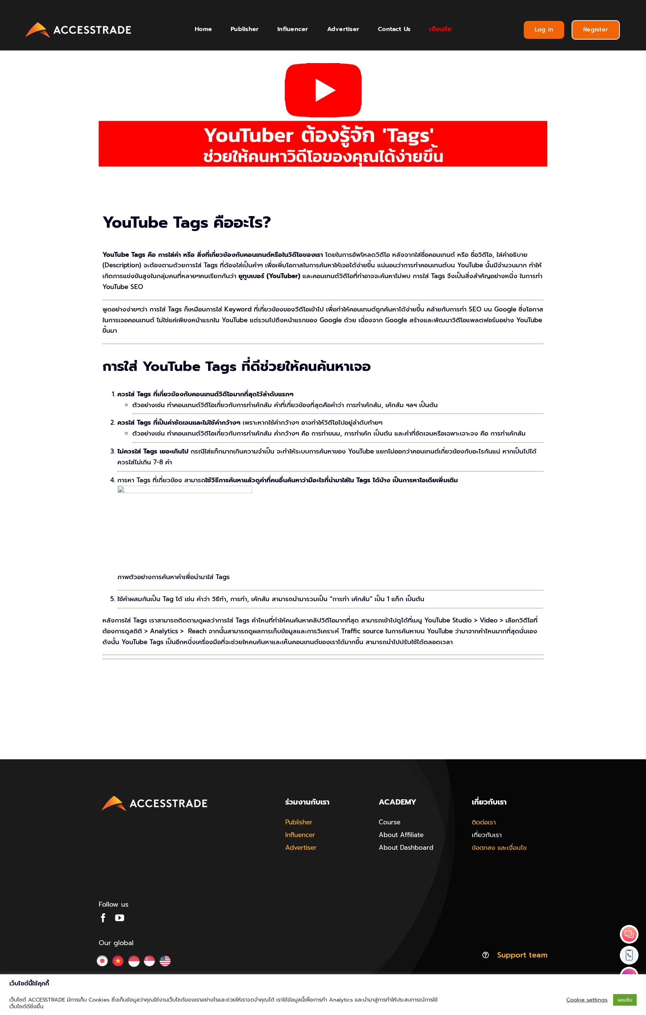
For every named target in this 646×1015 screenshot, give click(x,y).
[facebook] (103, 917)
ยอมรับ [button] (625, 999)
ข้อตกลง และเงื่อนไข (499, 847)
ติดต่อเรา (484, 822)
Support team (522, 954)
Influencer (300, 835)
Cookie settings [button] (586, 999)
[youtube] (119, 917)
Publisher (299, 822)
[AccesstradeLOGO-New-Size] (78, 22)
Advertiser (301, 847)
